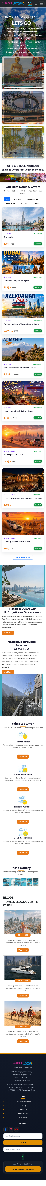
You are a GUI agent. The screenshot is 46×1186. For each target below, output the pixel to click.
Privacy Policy (23, 1113)
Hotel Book (7, 633)
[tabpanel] (23, 382)
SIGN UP (23, 1143)
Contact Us (23, 1117)
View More (22, 756)
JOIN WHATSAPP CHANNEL (23, 1169)
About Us (24, 1109)
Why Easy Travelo (24, 1102)
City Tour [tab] (18, 199)
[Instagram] (11, 1129)
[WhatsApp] (23, 1156)
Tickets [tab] (36, 203)
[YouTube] (16, 1129)
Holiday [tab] (24, 203)
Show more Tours (23, 557)
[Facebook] (5, 1129)
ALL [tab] (7, 199)
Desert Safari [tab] (32, 199)
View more (22, 950)
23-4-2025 (23, 935)
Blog (24, 1106)
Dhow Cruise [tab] (10, 203)
